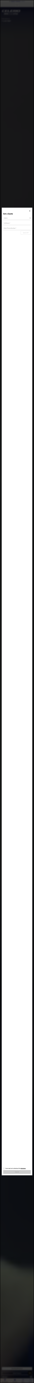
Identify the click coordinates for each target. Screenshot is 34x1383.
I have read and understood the (15, 1168)
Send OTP (26, 233)
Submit (17, 1172)
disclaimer (23, 1168)
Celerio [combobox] (6, 218)
